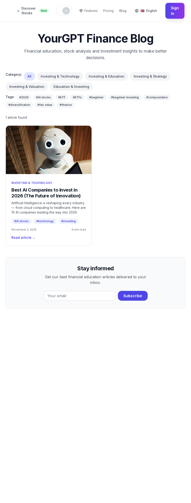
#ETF (61, 97)
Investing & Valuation (26, 87)
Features (91, 11)
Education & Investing (71, 87)
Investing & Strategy (150, 76)
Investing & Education (106, 76)
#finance (66, 105)
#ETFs (77, 97)
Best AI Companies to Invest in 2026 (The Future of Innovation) (46, 193)
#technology (45, 221)
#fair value (45, 105)
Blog (122, 11)
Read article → (23, 237)
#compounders (157, 97)
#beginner (96, 97)
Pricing (108, 11)
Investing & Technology (60, 76)
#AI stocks (43, 97)
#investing (68, 221)
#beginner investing (125, 97)
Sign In (175, 11)
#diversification (19, 105)
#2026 (24, 97)
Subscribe (132, 295)
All (29, 76)
